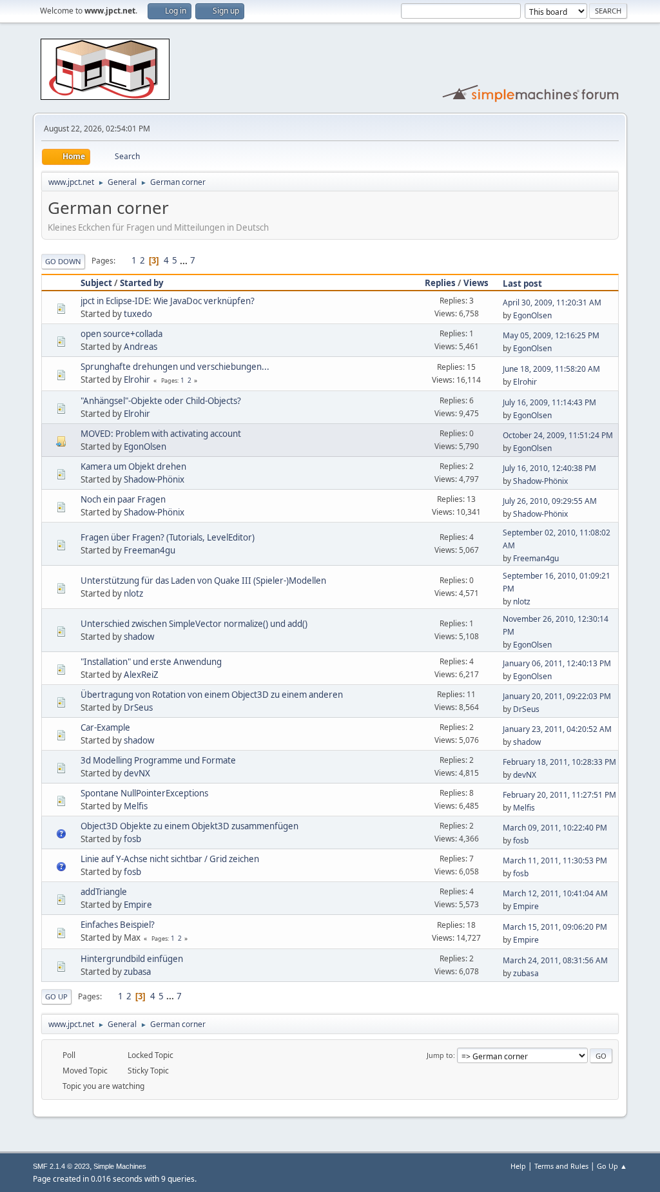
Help (518, 1166)
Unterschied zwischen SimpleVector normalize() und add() (194, 624)
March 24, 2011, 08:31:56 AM (555, 960)
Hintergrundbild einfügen (132, 959)
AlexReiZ (141, 674)
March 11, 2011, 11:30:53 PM (555, 860)
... (184, 260)
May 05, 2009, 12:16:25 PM (551, 335)
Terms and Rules (561, 1166)
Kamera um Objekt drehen (133, 466)
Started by (142, 283)
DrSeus (138, 707)
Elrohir (137, 379)
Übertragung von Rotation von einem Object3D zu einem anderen (212, 694)
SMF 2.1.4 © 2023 (61, 1166)
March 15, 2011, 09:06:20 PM (555, 926)
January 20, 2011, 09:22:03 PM (557, 696)
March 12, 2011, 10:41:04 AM (555, 893)
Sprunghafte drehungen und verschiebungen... (175, 366)
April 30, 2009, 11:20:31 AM (552, 302)
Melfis (136, 806)
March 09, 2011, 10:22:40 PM (555, 827)
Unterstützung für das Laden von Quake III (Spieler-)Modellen (203, 580)
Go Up (56, 996)
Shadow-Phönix (154, 479)
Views (476, 283)
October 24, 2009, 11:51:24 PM (558, 435)
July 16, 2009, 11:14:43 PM (549, 402)
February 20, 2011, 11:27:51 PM (559, 794)
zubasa (137, 971)
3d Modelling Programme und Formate (158, 760)
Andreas (140, 346)
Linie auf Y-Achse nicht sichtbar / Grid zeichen (170, 859)
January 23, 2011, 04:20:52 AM (557, 729)
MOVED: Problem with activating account (161, 433)
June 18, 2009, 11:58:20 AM (551, 368)
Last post (522, 283)
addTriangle (104, 892)
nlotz (133, 593)
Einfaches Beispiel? (118, 924)
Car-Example (105, 727)
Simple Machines (119, 1166)
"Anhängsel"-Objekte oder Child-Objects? (161, 401)
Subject (96, 283)
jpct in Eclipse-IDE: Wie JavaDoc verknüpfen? (168, 301)
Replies (440, 283)
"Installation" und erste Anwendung (151, 662)
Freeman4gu (149, 550)
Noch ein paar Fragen (123, 499)
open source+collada (121, 334)
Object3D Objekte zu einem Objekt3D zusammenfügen (189, 826)
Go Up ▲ (612, 1166)
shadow (139, 636)
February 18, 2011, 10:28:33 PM (559, 761)
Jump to (440, 1055)
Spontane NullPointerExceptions (144, 793)
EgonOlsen (532, 315)
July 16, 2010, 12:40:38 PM (549, 468)
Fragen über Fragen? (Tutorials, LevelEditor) (168, 537)
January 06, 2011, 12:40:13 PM (557, 663)
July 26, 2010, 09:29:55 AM (550, 500)
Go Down (63, 261)
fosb (132, 839)
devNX (137, 773)
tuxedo (138, 314)
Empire (138, 904)
